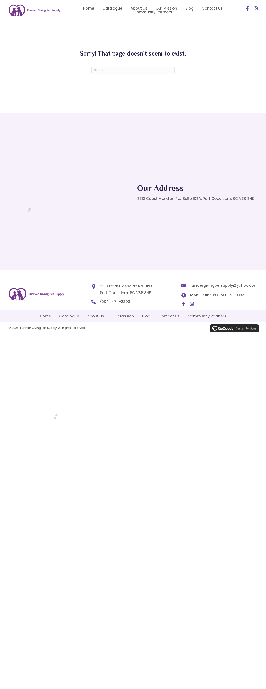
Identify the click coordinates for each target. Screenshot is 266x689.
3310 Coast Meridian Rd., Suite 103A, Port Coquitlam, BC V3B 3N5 (195, 198)
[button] (247, 8)
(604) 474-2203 (115, 301)
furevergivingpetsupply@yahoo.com (224, 285)
